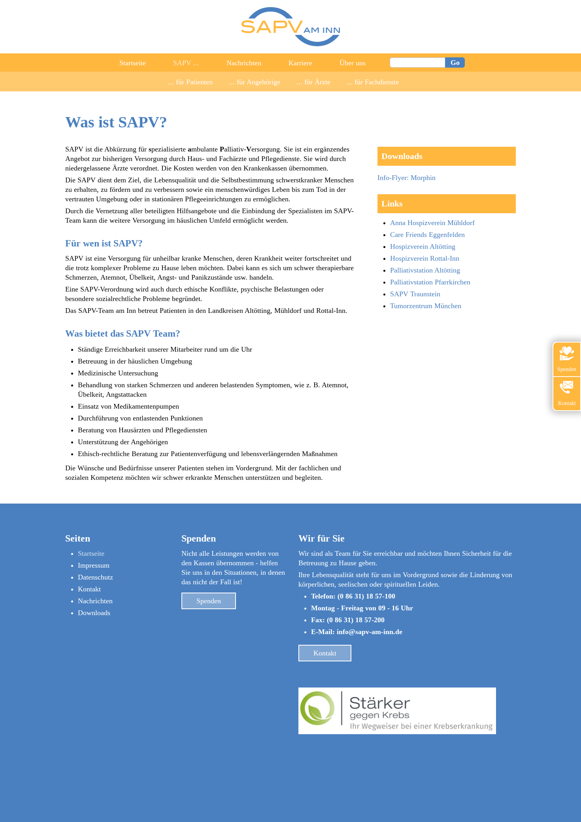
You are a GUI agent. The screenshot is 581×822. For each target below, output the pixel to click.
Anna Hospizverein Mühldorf (432, 223)
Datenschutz (95, 577)
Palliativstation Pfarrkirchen (430, 282)
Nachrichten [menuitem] (243, 63)
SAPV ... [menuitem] (186, 63)
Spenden (208, 601)
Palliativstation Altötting (425, 270)
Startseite (91, 553)
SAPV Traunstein (415, 294)
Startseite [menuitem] (132, 63)
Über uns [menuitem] (353, 63)
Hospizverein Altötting (422, 246)
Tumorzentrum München (425, 306)
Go (455, 62)
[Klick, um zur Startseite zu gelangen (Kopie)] (290, 44)
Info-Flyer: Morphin (406, 178)
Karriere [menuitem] (300, 63)
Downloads (94, 613)
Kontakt (89, 589)
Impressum (93, 565)
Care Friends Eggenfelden (427, 235)
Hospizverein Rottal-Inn (424, 258)
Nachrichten (95, 601)
